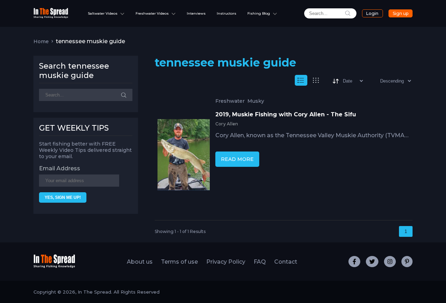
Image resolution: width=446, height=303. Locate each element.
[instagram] (390, 261)
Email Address (59, 168)
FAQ (260, 261)
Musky (255, 101)
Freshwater (230, 101)
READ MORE (237, 159)
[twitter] (372, 261)
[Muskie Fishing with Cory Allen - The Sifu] (183, 156)
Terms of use (179, 261)
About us (140, 261)
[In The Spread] (50, 16)
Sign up (400, 13)
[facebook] (354, 261)
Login (372, 13)
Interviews (196, 13)
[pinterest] (407, 261)
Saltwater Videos (102, 13)
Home (41, 41)
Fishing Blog (258, 13)
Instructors (226, 13)
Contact (285, 261)
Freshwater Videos (152, 13)
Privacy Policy (225, 261)
